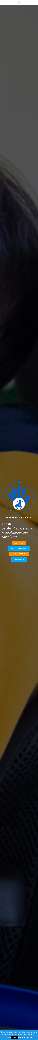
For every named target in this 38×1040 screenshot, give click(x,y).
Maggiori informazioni (25, 1037)
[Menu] (19, 2)
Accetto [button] (15, 1037)
